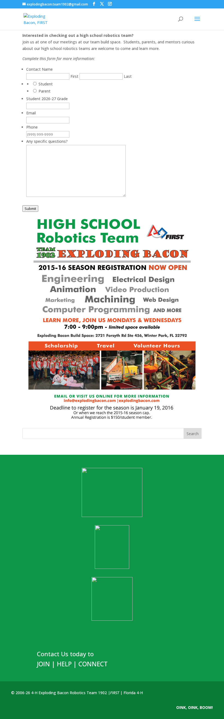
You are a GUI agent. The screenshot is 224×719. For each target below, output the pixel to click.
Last (128, 76)
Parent (45, 91)
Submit (30, 208)
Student (46, 84)
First (74, 76)
